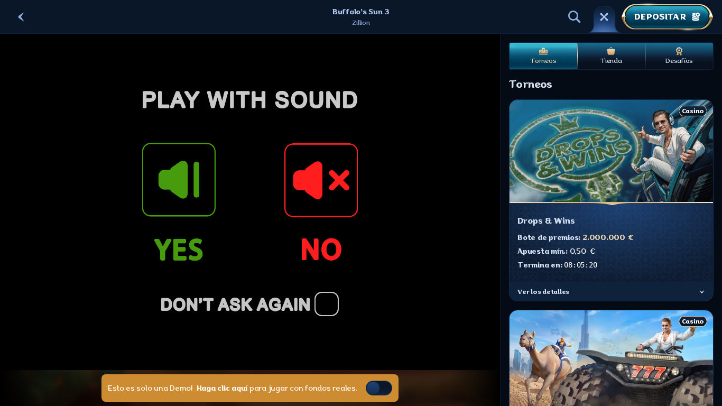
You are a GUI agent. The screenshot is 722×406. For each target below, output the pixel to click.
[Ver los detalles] (702, 291)
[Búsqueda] (574, 17)
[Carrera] (604, 17)
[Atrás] (21, 17)
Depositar (660, 17)
